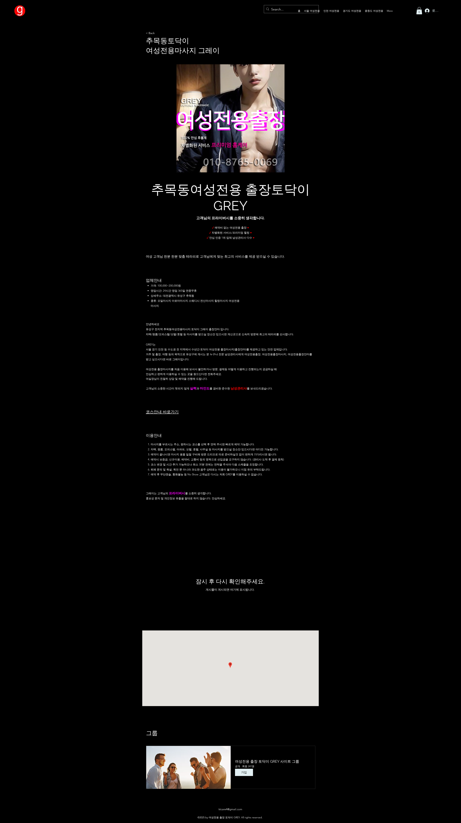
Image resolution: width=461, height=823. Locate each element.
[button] (419, 10)
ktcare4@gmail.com (230, 809)
